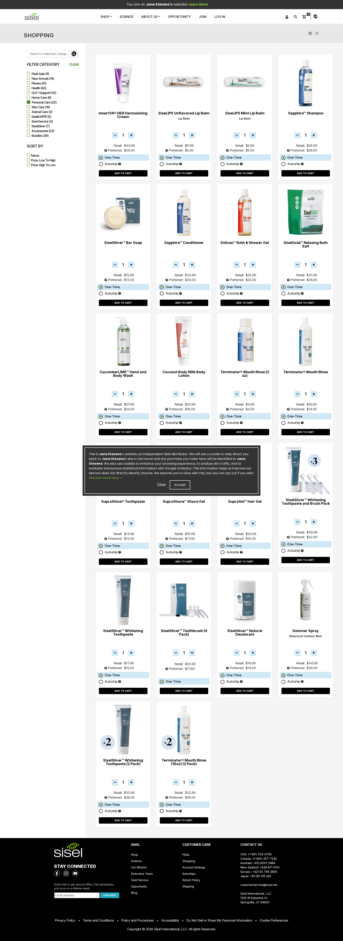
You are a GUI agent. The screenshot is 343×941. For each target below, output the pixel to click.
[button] (32, 16)
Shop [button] (105, 17)
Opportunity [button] (179, 17)
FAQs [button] (186, 855)
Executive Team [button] (142, 874)
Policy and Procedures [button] (137, 920)
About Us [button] (149, 17)
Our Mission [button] (139, 867)
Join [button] (202, 17)
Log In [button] (219, 17)
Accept (180, 484)
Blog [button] (134, 893)
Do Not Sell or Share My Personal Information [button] (219, 920)
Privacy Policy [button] (65, 920)
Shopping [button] (188, 861)
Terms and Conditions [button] (98, 920)
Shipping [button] (188, 886)
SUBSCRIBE (109, 895)
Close (161, 484)
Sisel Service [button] (139, 880)
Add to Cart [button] (123, 173)
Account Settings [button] (193, 867)
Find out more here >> (106, 478)
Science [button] (126, 17)
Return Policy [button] (191, 880)
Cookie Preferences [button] (274, 920)
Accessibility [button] (170, 920)
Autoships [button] (189, 874)
